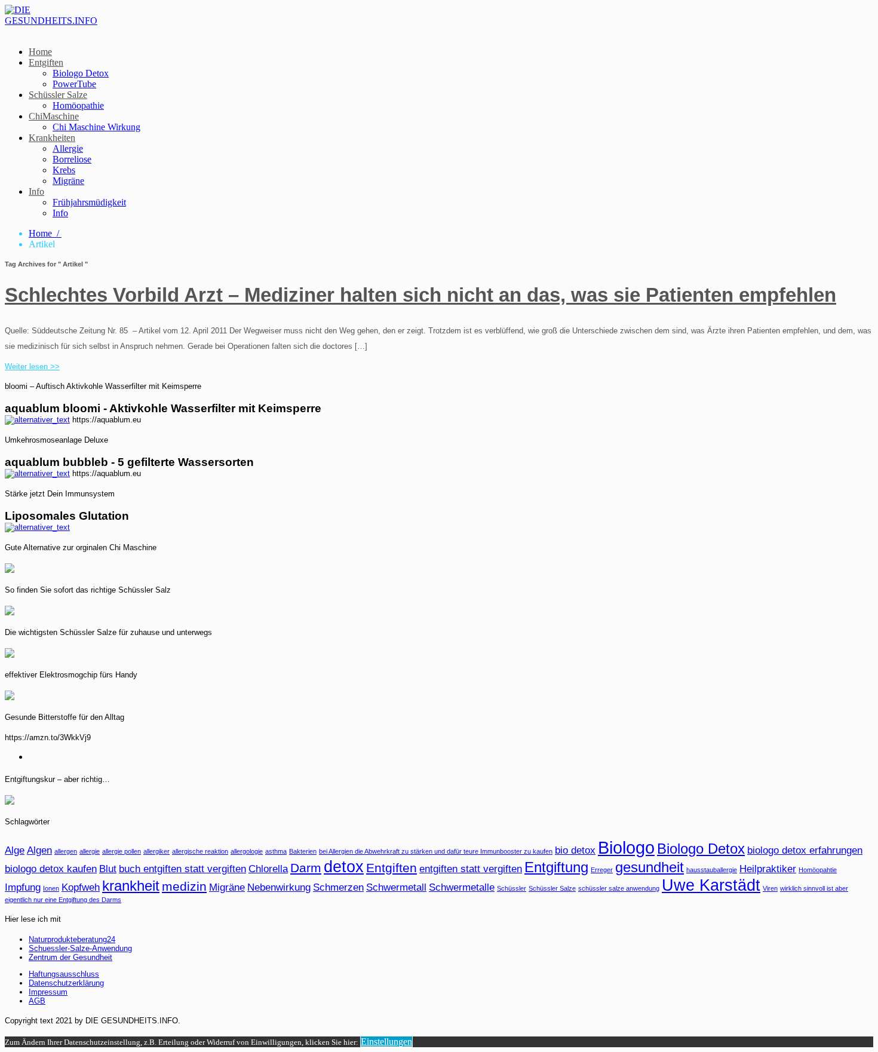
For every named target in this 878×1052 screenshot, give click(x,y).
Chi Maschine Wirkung (96, 127)
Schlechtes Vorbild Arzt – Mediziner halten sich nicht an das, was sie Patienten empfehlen (420, 295)
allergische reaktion (200, 851)
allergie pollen (121, 851)
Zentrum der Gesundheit (70, 957)
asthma (276, 851)
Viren (770, 888)
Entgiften (46, 62)
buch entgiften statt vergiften (182, 869)
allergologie (247, 851)
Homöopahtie (818, 869)
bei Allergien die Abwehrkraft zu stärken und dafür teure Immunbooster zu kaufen (435, 851)
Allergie (68, 148)
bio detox (575, 850)
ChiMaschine (54, 116)
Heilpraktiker (767, 869)
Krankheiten (52, 138)
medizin (184, 886)
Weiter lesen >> (32, 366)
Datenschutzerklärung (66, 983)
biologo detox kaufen (51, 869)
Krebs (64, 170)
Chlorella (268, 869)
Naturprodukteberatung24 (72, 939)
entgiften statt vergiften (470, 869)
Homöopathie (78, 105)
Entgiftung (556, 867)
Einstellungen (386, 1041)
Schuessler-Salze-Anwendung (80, 948)
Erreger (602, 869)
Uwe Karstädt (711, 885)
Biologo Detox (81, 73)
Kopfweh (81, 887)
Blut (107, 869)
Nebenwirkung (279, 887)
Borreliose (72, 159)
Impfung (23, 887)
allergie (89, 851)
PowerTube (74, 84)
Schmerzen (338, 887)
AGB (37, 1000)
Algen (39, 850)
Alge (14, 850)
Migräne (68, 181)
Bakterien (303, 851)
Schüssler (511, 888)
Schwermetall (396, 887)
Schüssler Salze (58, 95)
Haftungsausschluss (64, 974)
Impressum (48, 991)
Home (40, 52)
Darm (305, 868)
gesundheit (649, 867)
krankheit (130, 886)
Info (36, 191)
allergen (65, 851)
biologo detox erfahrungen (804, 850)
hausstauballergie (711, 869)
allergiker (156, 851)
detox (344, 867)
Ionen (51, 888)
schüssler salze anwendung (618, 888)
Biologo (626, 847)
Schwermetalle (462, 887)
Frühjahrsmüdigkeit (89, 202)
